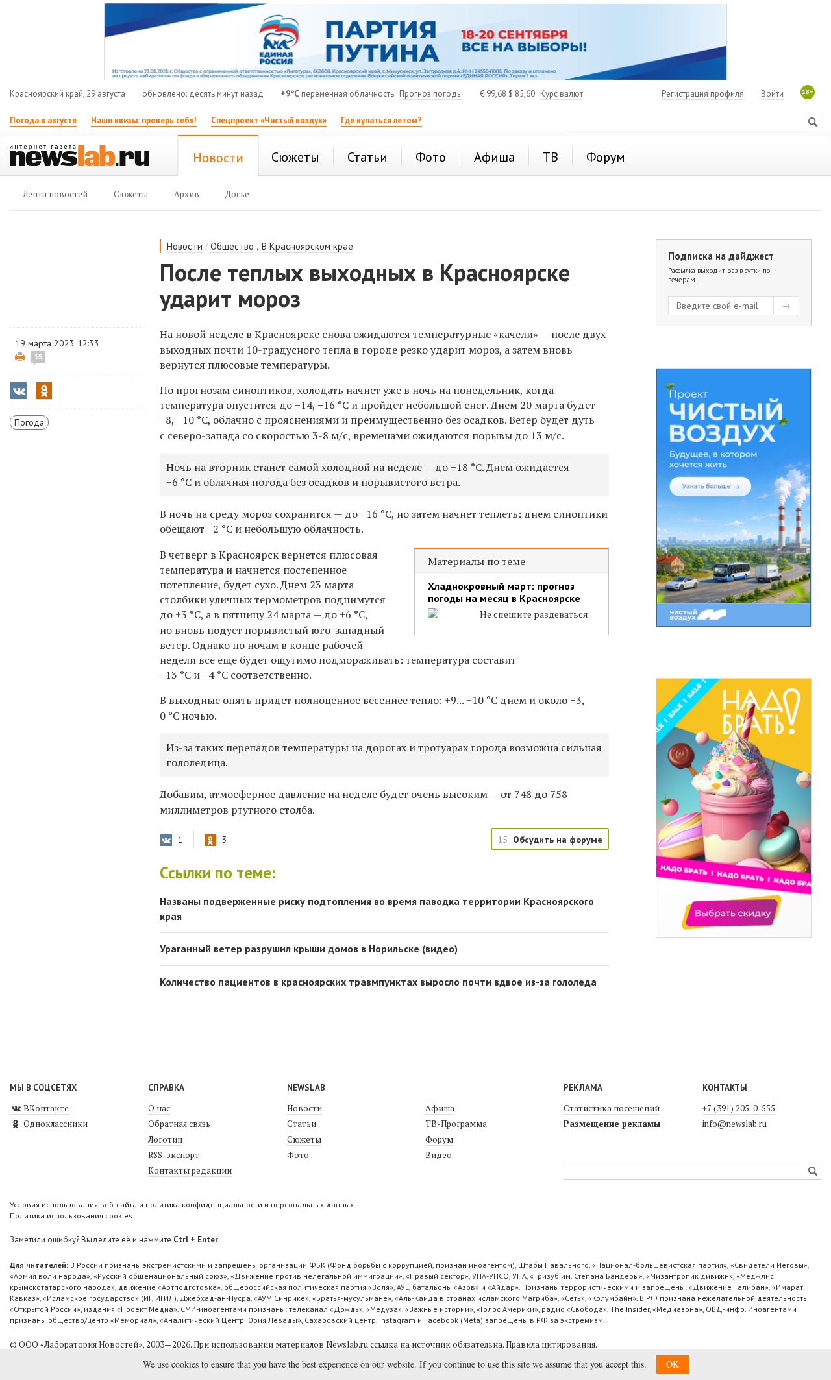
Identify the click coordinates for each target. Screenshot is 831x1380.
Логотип (165, 1139)
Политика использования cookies (71, 1215)
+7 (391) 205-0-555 (738, 1108)
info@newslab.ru (734, 1124)
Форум (439, 1139)
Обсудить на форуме (557, 839)
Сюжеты (304, 1139)
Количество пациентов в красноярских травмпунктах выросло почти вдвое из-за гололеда (378, 981)
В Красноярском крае (307, 246)
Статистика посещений (612, 1108)
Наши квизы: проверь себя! (144, 120)
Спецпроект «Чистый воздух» (269, 120)
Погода (29, 422)
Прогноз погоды (431, 93)
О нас (159, 1108)
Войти (772, 93)
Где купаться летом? (381, 120)
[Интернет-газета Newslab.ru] (86, 157)
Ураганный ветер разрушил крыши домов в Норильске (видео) (309, 948)
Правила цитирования (550, 1344)
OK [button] (672, 1364)
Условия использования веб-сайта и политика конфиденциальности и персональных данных (182, 1204)
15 (38, 357)
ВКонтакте (45, 1108)
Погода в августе (43, 120)
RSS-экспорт (173, 1155)
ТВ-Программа (456, 1124)
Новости (185, 246)
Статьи (301, 1124)
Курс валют (561, 93)
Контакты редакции (190, 1170)
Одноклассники (54, 1124)
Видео (438, 1155)
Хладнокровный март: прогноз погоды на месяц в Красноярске (504, 592)
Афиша (439, 1108)
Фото (298, 1155)
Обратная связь (179, 1124)
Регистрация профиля (703, 93)
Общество (232, 246)
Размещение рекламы (612, 1124)
